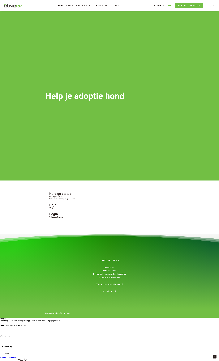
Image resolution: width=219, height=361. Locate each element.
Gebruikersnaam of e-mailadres (13, 325)
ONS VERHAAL (159, 6)
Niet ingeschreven (56, 197)
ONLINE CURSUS (102, 6)
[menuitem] (64, 5)
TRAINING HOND (64, 6)
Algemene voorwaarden (109, 277)
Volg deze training (56, 217)
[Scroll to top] (214, 357)
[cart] (213, 5)
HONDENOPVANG (83, 6)
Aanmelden (109, 267)
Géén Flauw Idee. (64, 313)
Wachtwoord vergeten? (8, 357)
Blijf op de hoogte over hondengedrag (109, 274)
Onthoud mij (7, 347)
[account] (210, 5)
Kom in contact (109, 270)
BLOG (116, 6)
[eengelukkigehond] (13, 5)
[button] (104, 291)
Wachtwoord (5, 336)
